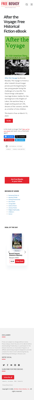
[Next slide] (25, 252)
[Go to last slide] (9, 252)
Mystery (17, 251)
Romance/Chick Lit (13, 195)
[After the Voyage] (17, 55)
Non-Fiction (11, 201)
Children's (11, 212)
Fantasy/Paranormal (14, 199)
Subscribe (7, 377)
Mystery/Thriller (12, 197)
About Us (4, 381)
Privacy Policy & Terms (7, 385)
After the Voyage (11, 78)
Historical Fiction (15, 146)
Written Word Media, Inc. (22, 389)
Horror (10, 214)
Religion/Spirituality (13, 210)
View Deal (19, 261)
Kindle (9, 121)
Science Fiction (12, 206)
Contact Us (20, 381)
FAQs (15, 381)
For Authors (10, 381)
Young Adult (11, 203)
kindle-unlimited (19, 149)
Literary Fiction (12, 208)
